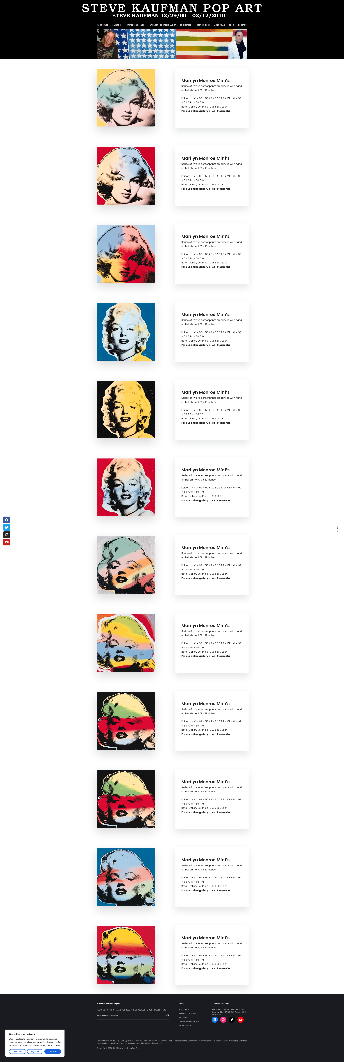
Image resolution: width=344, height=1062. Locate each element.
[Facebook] (6, 520)
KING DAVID (184, 1010)
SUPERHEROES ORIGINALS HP (162, 25)
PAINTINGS (117, 25)
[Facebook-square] (215, 1020)
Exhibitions (184, 1017)
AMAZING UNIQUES (135, 25)
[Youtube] (6, 542)
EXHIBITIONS (186, 25)
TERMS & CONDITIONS (189, 1021)
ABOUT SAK (219, 25)
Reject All (35, 1051)
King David (102, 25)
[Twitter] (6, 527)
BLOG (231, 25)
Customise (17, 1051)
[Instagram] (6, 534)
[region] (34, 1043)
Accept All (52, 1051)
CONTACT (242, 25)
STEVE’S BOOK (203, 25)
